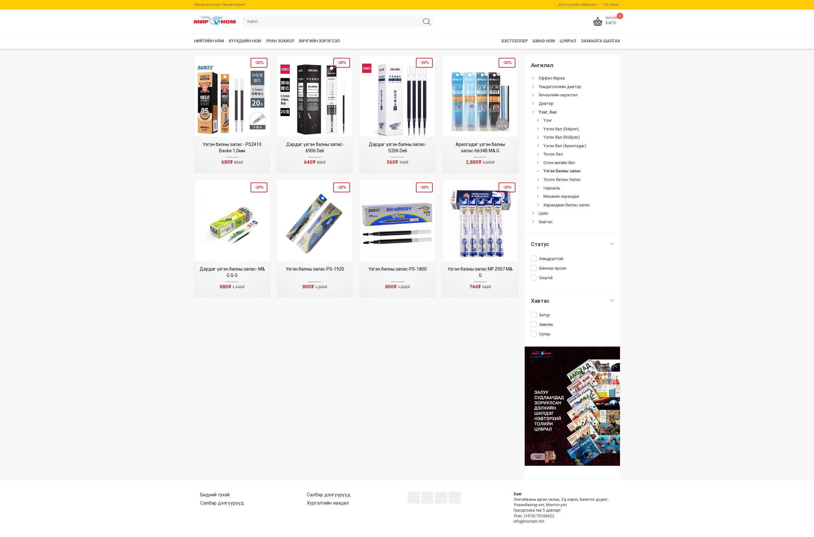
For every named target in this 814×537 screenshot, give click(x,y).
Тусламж (610, 5)
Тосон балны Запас (562, 179)
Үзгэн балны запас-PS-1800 (398, 269)
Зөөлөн (546, 324)
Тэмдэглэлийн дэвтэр (560, 86)
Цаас (543, 213)
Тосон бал (553, 154)
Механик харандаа (561, 196)
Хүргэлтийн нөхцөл (328, 503)
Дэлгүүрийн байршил (577, 5)
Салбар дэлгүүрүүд (222, 503)
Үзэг (547, 120)
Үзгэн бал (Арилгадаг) (564, 145)
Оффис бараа (552, 78)
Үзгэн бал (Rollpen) (561, 137)
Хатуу (544, 315)
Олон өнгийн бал (559, 162)
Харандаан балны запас (566, 205)
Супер (544, 334)
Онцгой (546, 277)
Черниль (551, 188)
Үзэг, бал (548, 112)
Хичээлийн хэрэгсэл (558, 95)
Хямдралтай (551, 258)
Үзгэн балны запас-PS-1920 (315, 269)
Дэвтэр (546, 103)
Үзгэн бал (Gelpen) (561, 129)
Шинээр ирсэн (552, 268)
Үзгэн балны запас (562, 171)
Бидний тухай (215, 495)
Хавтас (546, 221)
